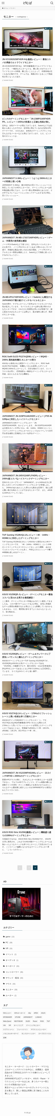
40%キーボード (19, 1013)
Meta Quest (7, 1021)
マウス (10, 984)
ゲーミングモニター (33, 1025)
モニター (11, 989)
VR (9, 948)
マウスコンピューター (38, 1029)
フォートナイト (22, 1029)
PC (9, 942)
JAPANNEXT (27, 1017)
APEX (36, 1013)
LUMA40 (38, 1017)
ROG (42, 1021)
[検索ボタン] (52, 3)
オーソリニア (18, 1025)
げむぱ (27, 3)
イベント (11, 954)
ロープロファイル (44, 1033)
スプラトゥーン (8, 1029)
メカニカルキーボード (11, 1033)
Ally (29, 1013)
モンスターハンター (28, 1033)
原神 (4, 1038)
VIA (4, 1025)
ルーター (11, 995)
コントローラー (14, 972)
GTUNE (17, 1017)
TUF (48, 1021)
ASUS (43, 1013)
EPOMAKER (7, 1017)
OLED (28, 1021)
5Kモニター (7, 1013)
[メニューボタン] (3, 3)
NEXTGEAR (18, 1021)
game (10, 936)
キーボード (12, 966)
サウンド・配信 (14, 978)
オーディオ (12, 960)
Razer (35, 1021)
